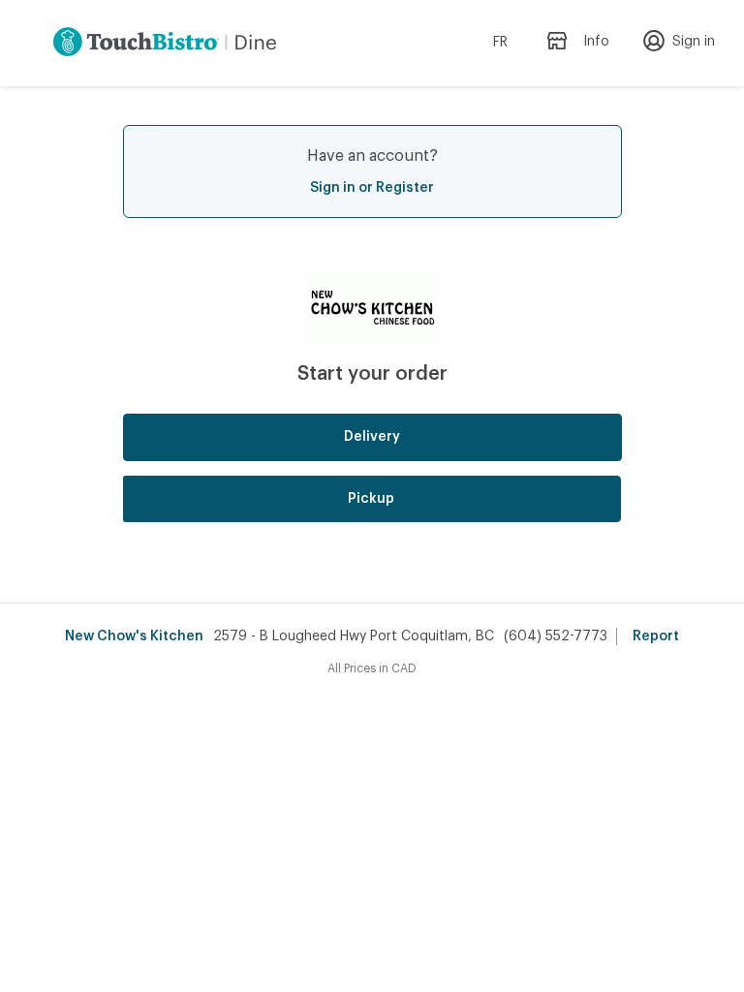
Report (656, 636)
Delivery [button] (372, 437)
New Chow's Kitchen (134, 636)
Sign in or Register (372, 188)
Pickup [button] (371, 499)
